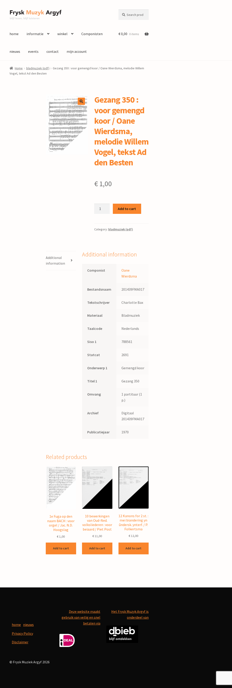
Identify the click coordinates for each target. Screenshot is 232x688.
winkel (62, 33)
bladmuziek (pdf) (37, 68)
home (14, 33)
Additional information (55, 260)
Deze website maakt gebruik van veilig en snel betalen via (81, 617)
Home (19, 68)
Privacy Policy (22, 633)
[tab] (61, 260)
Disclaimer (20, 642)
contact (52, 51)
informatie (35, 33)
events (33, 51)
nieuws (15, 51)
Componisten (92, 33)
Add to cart (127, 208)
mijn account (77, 51)
